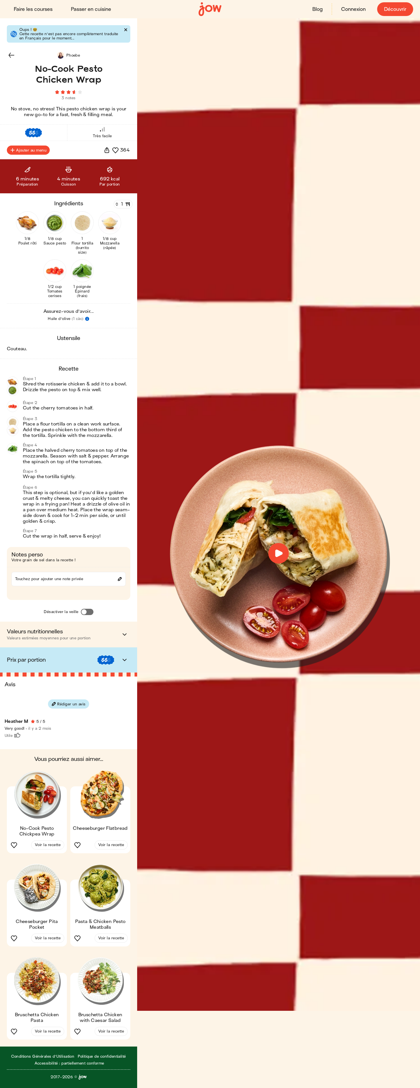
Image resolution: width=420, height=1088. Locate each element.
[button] (11, 55)
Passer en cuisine (91, 9)
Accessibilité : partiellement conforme (69, 1063)
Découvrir (395, 9)
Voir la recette (48, 845)
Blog (317, 9)
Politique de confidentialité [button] (102, 1056)
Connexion (353, 9)
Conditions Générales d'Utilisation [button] (42, 1056)
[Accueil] (210, 9)
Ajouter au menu (31, 150)
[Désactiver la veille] (87, 612)
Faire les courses (33, 9)
